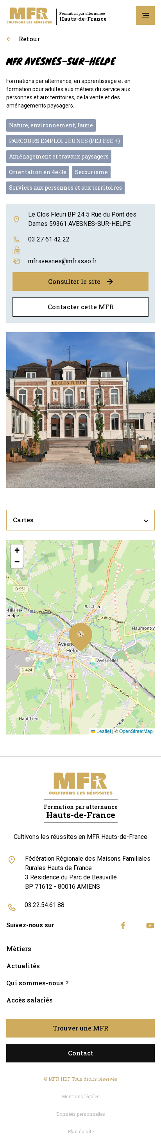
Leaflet (103, 731)
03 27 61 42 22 (49, 239)
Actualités (23, 966)
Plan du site (81, 1131)
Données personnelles (80, 1114)
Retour (29, 39)
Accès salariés (29, 1000)
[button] (80, 637)
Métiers (18, 948)
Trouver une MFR (80, 1028)
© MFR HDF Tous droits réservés (80, 1079)
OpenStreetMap (136, 731)
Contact (80, 1053)
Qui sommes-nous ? (37, 983)
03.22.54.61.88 (44, 905)
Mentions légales (81, 1096)
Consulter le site (74, 281)
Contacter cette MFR (81, 307)
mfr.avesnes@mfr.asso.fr (62, 261)
